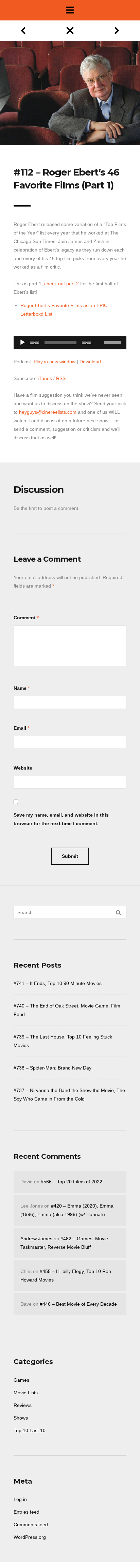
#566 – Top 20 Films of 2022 (71, 1181)
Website (23, 768)
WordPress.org (30, 1537)
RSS (61, 378)
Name (20, 688)
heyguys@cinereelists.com (47, 412)
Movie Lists (26, 1392)
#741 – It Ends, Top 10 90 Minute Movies (58, 983)
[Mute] (98, 332)
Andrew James (36, 1238)
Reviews (23, 1405)
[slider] (113, 342)
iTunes (45, 378)
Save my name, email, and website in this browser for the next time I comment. (61, 819)
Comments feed (31, 1524)
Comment (25, 617)
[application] (70, 340)
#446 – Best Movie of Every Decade (78, 1304)
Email (20, 728)
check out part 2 (61, 283)
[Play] (22, 342)
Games (21, 1380)
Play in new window (54, 361)
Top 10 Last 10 (30, 1430)
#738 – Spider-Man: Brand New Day (52, 1068)
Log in (20, 1499)
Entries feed (26, 1512)
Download (90, 361)
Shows (21, 1418)
